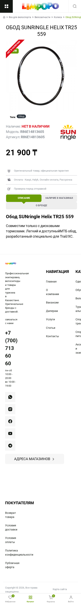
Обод (21, 116)
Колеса (58, 17)
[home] (4, 17)
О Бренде (41, 205)
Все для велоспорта (20, 17)
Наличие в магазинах (59, 198)
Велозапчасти (42, 17)
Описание (24, 198)
